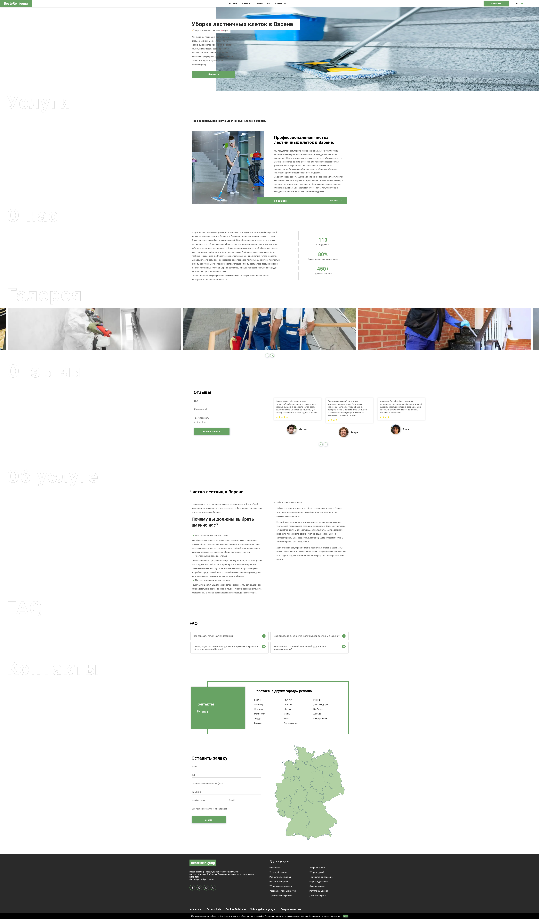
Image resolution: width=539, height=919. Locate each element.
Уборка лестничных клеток (283, 891)
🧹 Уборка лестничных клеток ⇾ (206, 30)
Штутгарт (288, 704)
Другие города (291, 723)
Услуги (233, 3)
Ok (345, 916)
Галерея (245, 3)
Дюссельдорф (320, 704)
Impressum (195, 909)
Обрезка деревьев (319, 881)
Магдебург (259, 714)
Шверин (287, 709)
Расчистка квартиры (279, 881)
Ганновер (258, 704)
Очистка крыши (317, 886)
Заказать (496, 3)
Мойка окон (275, 867)
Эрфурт (257, 718)
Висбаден (318, 709)
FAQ (268, 3)
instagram (199, 887)
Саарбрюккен (320, 718)
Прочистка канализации (321, 877)
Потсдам (258, 709)
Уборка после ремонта (281, 886)
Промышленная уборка (281, 895)
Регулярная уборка (319, 891)
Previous (267, 355)
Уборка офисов (317, 867)
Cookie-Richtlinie (235, 909)
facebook (192, 887)
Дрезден (317, 714)
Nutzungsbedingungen (263, 909)
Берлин (257, 700)
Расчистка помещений (280, 877)
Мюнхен (317, 700)
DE (521, 3)
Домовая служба (318, 895)
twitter (213, 887)
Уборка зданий (317, 872)
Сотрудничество (290, 909)
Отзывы (258, 3)
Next (272, 355)
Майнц (287, 714)
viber (206, 887)
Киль (286, 718)
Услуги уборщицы (278, 872)
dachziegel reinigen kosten (201, 879)
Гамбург (288, 700)
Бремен (257, 723)
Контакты (280, 3)
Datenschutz (214, 909)
